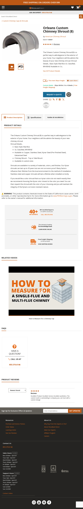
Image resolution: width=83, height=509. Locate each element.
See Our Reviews (11, 433)
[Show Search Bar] (80, 12)
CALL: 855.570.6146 (47, 214)
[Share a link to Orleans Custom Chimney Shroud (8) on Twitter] (63, 99)
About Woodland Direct (52, 427)
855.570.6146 (14, 364)
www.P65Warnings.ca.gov (62, 196)
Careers (46, 436)
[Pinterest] (44, 502)
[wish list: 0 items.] (72, 7)
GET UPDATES (74, 411)
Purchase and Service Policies (15, 424)
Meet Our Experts (50, 430)
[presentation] (21, 67)
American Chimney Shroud (55, 36)
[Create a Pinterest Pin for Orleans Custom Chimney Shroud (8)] (60, 99)
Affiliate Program (49, 433)
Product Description (14, 117)
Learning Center (11, 430)
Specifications (36, 117)
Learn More (73, 81)
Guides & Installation (55, 117)
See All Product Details (51, 71)
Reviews (57, 44)
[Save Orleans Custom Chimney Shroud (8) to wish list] (68, 94)
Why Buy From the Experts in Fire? (55, 424)
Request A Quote (54, 94)
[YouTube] (39, 502)
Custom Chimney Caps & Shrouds (15, 21)
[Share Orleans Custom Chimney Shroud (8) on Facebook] (56, 99)
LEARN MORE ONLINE (45, 229)
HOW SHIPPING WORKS (45, 244)
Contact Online (8, 493)
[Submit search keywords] (81, 16)
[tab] (13, 117)
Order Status (10, 427)
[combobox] (41, 16)
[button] (50, 99)
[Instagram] (34, 502)
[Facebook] (49, 502)
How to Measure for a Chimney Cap (41, 319)
